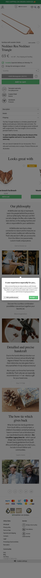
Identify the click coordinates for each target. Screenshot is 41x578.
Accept (32, 297)
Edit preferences (12, 297)
